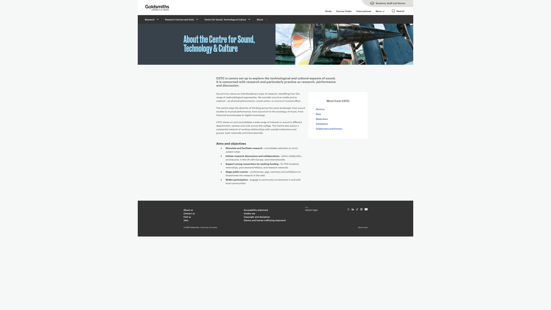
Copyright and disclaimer (257, 216)
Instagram (361, 209)
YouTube (366, 209)
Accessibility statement (256, 209)
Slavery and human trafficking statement (265, 220)
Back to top (363, 227)
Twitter (348, 209)
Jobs (186, 220)
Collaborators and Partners (329, 128)
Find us (187, 216)
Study (328, 11)
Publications (322, 123)
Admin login (311, 209)
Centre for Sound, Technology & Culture (225, 19)
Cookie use (249, 213)
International (363, 11)
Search (398, 13)
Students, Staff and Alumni (384, 3)
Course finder (344, 11)
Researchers (322, 118)
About (260, 19)
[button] (157, 19)
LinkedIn (353, 209)
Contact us (189, 213)
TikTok (357, 209)
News (318, 113)
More (379, 11)
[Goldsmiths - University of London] (157, 7)
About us (320, 108)
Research (150, 19)
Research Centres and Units (179, 19)
